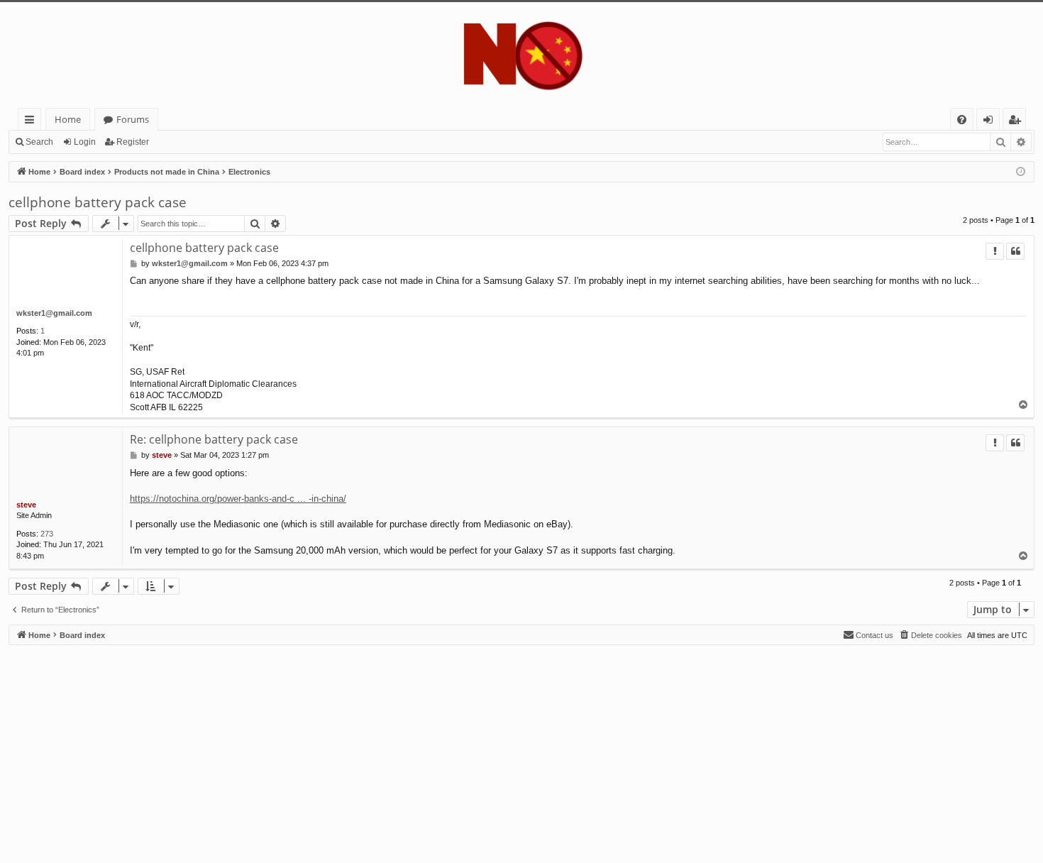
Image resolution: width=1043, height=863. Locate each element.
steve (26, 504)
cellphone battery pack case (98, 202)
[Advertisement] (434, 744)
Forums (132, 119)
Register (132, 142)
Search (39, 142)
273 (46, 533)
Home (68, 119)
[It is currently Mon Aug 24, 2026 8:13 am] (1020, 172)
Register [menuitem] (1017, 122)
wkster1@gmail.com (54, 313)
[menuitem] (962, 120)
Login (85, 142)
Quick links (32, 122)
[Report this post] (995, 251)
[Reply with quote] (1015, 251)
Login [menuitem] (991, 122)
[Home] (521, 55)
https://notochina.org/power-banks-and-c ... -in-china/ (238, 498)
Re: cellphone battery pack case (214, 439)
